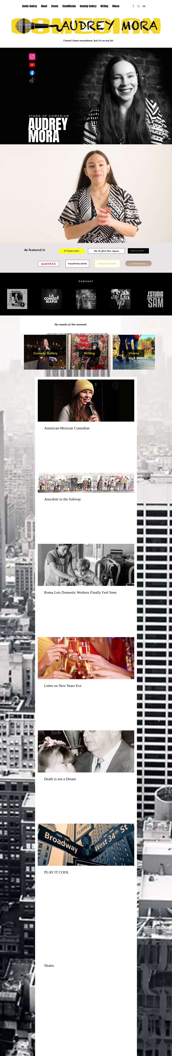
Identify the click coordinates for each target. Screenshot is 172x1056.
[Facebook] (32, 72)
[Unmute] (6, 239)
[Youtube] (32, 64)
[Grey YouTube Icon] (144, 6)
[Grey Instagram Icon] (138, 6)
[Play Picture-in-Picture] (166, 239)
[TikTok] (32, 80)
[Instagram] (32, 56)
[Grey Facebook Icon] (133, 6)
